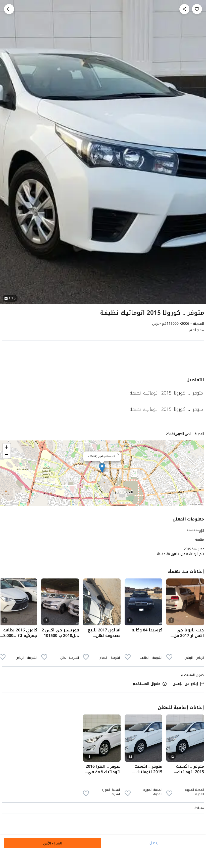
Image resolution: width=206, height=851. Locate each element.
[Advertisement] (103, 355)
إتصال (153, 843)
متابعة (199, 539)
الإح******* (195, 531)
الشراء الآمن (52, 843)
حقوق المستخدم (147, 683)
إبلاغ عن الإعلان (185, 683)
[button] (102, 468)
